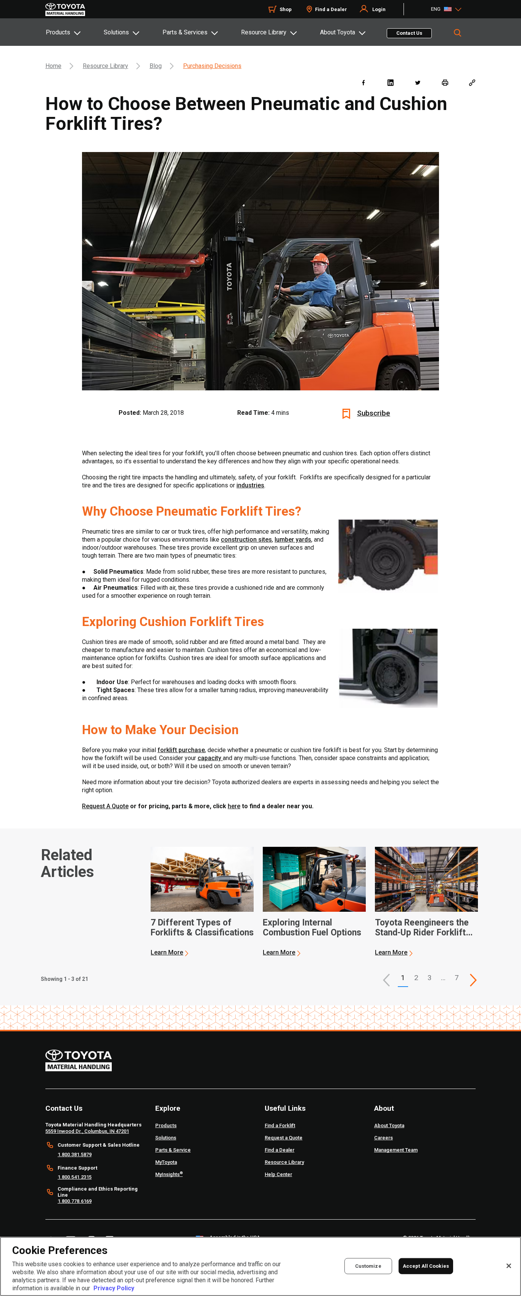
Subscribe (373, 413)
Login (379, 9)
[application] (202, 902)
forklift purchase (181, 750)
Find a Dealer (331, 9)
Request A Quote (105, 806)
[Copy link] (472, 82)
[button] (386, 980)
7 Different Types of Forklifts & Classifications (202, 928)
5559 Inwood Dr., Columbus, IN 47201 (87, 1131)
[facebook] (363, 82)
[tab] (74, 32)
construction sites (246, 539)
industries (250, 485)
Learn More (167, 952)
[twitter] (417, 82)
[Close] (508, 1265)
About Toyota (337, 32)
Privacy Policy (113, 1288)
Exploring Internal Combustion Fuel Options (312, 928)
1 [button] (403, 977)
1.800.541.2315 (75, 1177)
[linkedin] (390, 82)
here (234, 806)
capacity (210, 758)
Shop (286, 9)
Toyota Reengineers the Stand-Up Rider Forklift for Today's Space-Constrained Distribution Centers (422, 928)
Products (58, 32)
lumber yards (293, 539)
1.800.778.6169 (75, 1201)
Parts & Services (184, 32)
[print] (445, 82)
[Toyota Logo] (65, 9)
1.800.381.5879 (75, 1154)
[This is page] (473, 980)
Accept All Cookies (426, 1265)
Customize (368, 1265)
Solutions (116, 32)
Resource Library (263, 32)
